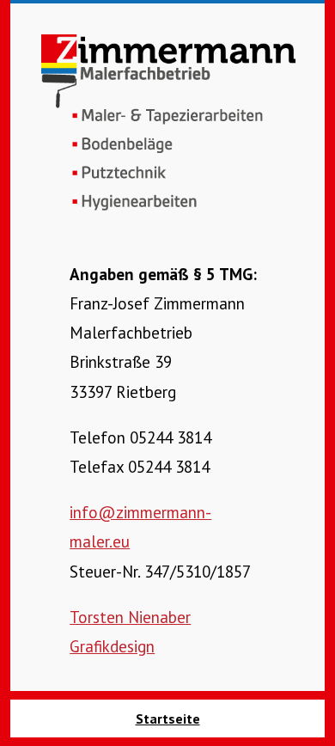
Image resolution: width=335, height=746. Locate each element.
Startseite (168, 718)
